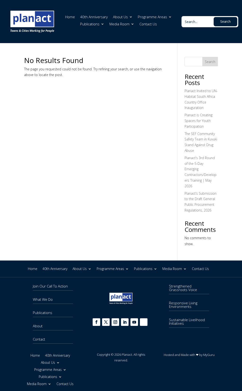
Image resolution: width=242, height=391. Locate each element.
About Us (120, 17)
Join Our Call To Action (50, 286)
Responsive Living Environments (183, 305)
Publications (89, 24)
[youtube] (134, 322)
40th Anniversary (94, 17)
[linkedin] (125, 322)
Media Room (119, 24)
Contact (39, 339)
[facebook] (96, 322)
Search (210, 61)
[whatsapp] (143, 322)
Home (70, 17)
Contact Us (148, 24)
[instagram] (115, 322)
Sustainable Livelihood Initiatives (187, 321)
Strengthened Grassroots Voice (183, 288)
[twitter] (106, 322)
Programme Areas (152, 17)
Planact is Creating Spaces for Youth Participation (198, 121)
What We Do (43, 299)
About (38, 326)
